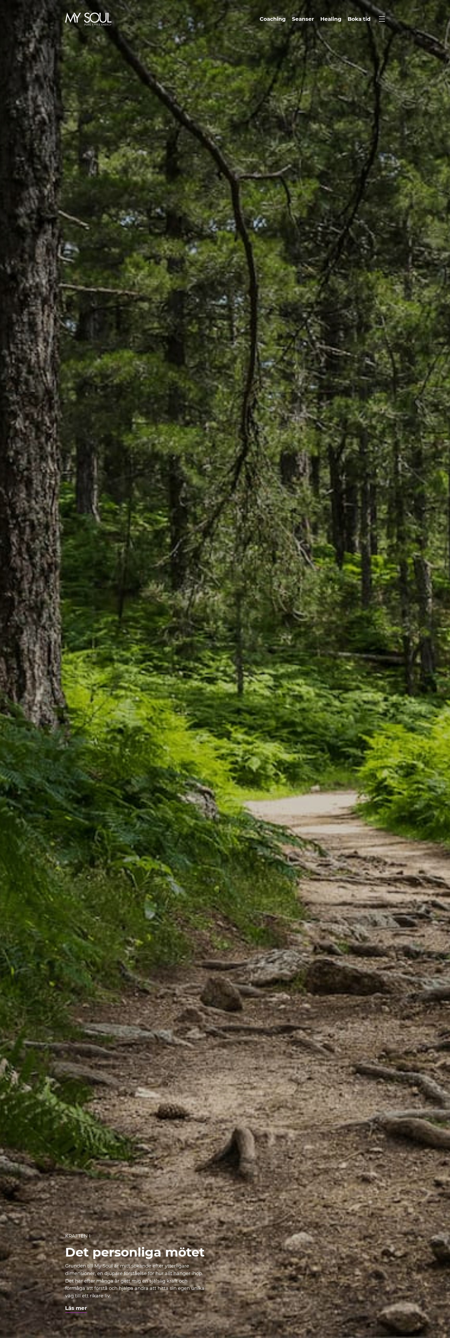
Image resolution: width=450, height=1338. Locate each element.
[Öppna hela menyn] (382, 19)
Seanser (303, 19)
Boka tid (359, 19)
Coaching (273, 19)
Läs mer (76, 1308)
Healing (330, 19)
